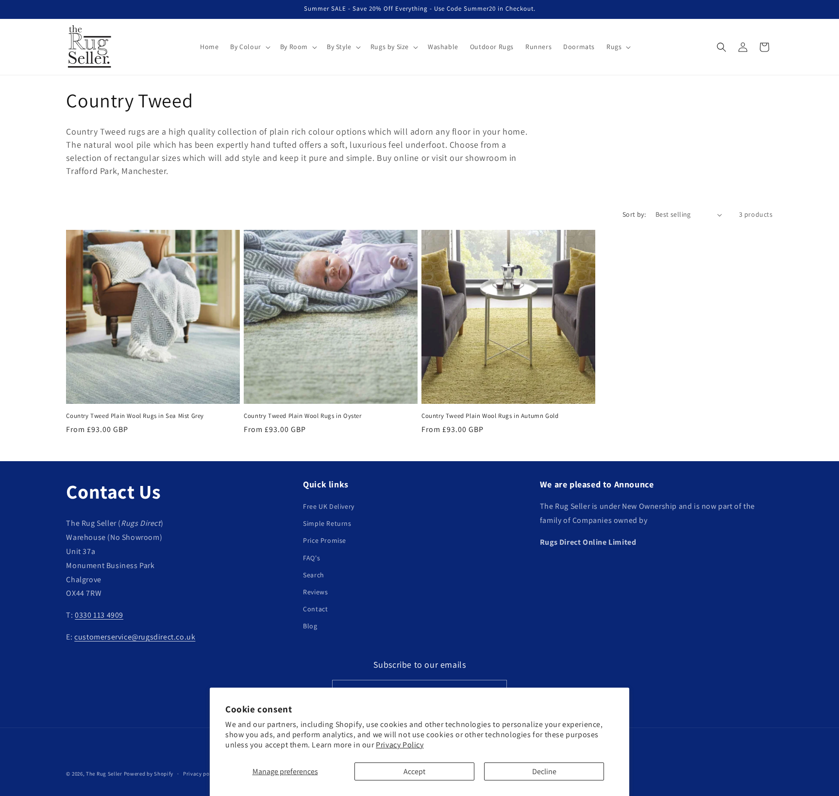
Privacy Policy (399, 745)
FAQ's (311, 558)
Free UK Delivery (328, 506)
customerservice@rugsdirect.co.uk (134, 637)
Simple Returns (327, 523)
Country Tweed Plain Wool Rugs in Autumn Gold (489, 416)
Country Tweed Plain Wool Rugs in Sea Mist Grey (135, 416)
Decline (544, 771)
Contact (315, 609)
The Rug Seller (104, 773)
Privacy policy (201, 773)
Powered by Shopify (149, 773)
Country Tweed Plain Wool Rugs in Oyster (302, 416)
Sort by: (634, 214)
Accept (414, 771)
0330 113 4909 (99, 615)
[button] (249, 46)
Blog (310, 626)
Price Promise (324, 540)
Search (313, 575)
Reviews (315, 592)
